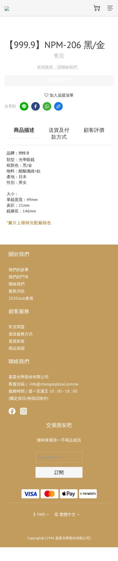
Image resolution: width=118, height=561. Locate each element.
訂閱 (59, 472)
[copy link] (58, 106)
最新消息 (17, 291)
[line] (24, 106)
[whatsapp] (47, 106)
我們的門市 (19, 276)
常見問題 (17, 326)
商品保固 (17, 348)
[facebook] (35, 106)
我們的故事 (19, 269)
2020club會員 (21, 298)
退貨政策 (17, 341)
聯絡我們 (59, 80)
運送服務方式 (21, 334)
